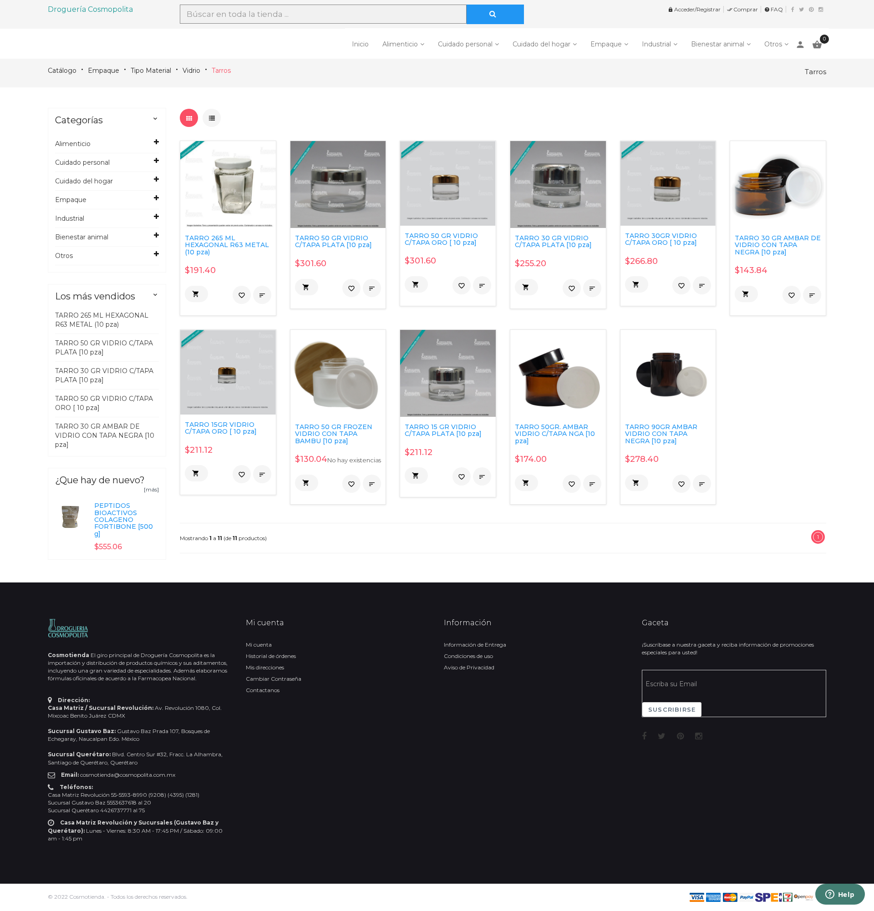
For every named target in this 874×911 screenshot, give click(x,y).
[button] (196, 294)
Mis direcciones (265, 667)
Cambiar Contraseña (273, 678)
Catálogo (62, 70)
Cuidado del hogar (541, 44)
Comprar (742, 9)
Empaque (606, 44)
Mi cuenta (259, 644)
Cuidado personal (465, 44)
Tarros (221, 70)
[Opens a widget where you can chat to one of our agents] (840, 895)
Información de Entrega (475, 644)
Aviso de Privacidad (469, 667)
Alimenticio (400, 44)
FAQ (773, 9)
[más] (151, 489)
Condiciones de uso (468, 656)
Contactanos (262, 690)
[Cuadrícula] (189, 118)
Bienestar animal (717, 44)
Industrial (656, 44)
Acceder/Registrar (694, 9)
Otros (773, 44)
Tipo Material (151, 70)
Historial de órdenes (271, 656)
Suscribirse (672, 709)
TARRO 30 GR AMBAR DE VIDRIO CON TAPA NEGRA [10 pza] (104, 435)
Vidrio (191, 70)
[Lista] (212, 118)
